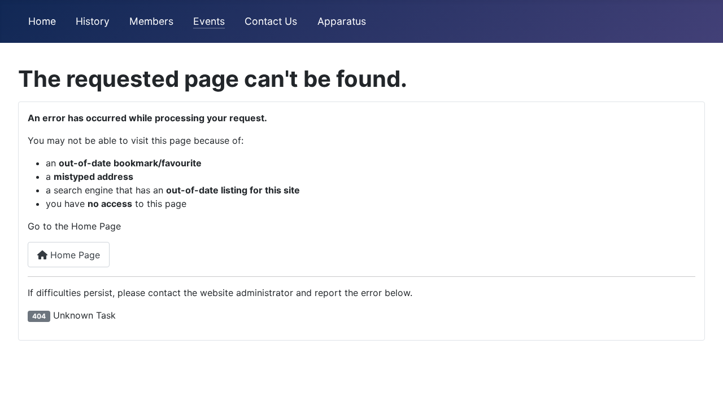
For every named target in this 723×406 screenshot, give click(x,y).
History (93, 21)
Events (209, 21)
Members (151, 21)
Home (42, 21)
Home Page (73, 255)
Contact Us (271, 21)
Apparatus (341, 21)
